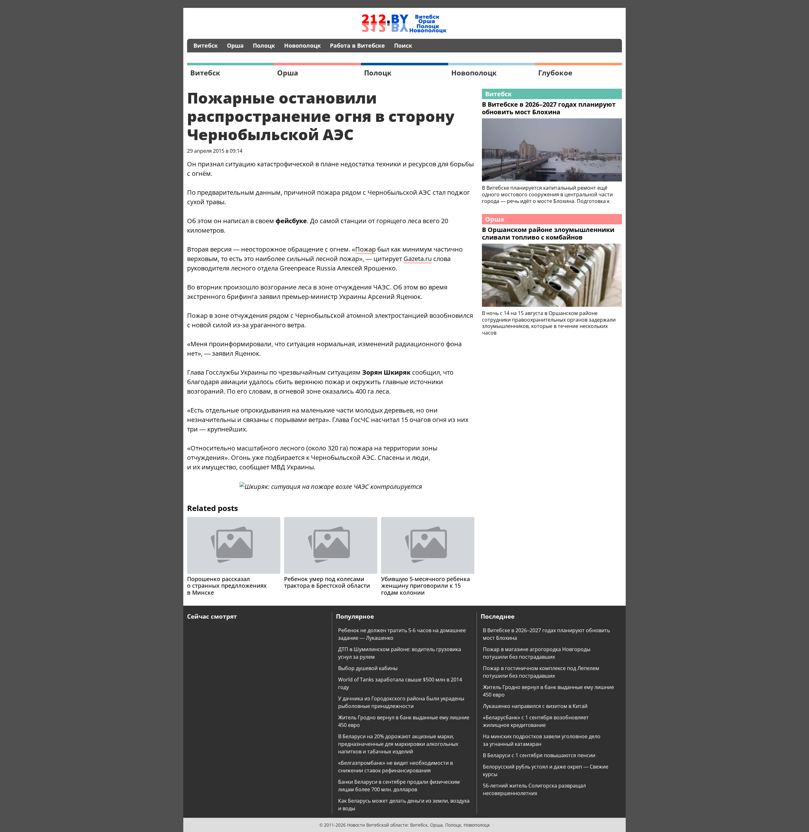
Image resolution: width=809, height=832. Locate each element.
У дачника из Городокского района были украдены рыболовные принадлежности (401, 702)
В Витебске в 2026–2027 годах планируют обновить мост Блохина (546, 634)
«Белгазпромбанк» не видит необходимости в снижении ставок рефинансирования (395, 766)
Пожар (365, 249)
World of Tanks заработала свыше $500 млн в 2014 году (400, 683)
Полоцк (264, 45)
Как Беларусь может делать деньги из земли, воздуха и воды (404, 804)
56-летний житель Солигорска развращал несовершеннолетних (534, 789)
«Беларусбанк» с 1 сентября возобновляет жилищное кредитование (536, 721)
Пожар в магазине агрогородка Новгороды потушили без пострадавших (536, 653)
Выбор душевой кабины (368, 668)
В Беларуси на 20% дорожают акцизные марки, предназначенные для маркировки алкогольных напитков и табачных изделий (398, 744)
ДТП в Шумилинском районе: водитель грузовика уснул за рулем (399, 653)
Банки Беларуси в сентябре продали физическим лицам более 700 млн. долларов (399, 785)
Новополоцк (302, 45)
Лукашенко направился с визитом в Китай (535, 706)
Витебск (205, 45)
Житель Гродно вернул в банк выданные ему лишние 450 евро (403, 721)
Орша (235, 45)
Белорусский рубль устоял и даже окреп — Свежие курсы (545, 770)
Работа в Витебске (357, 45)
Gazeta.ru (418, 258)
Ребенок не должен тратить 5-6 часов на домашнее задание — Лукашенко (402, 634)
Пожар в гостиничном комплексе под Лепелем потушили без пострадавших (541, 672)
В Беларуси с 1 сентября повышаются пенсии (539, 755)
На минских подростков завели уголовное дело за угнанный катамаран (541, 740)
